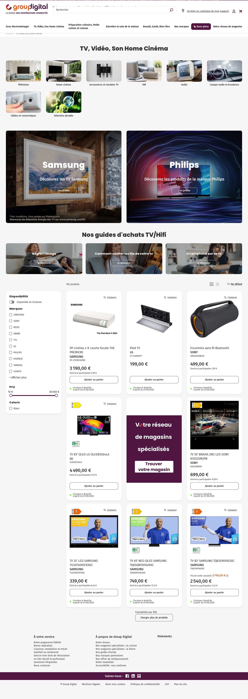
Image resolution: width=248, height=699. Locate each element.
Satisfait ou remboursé (46, 652)
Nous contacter (42, 665)
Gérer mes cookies (115, 684)
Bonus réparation (43, 645)
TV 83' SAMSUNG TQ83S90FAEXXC (212, 561)
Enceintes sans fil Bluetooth (209, 348)
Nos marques (181, 26)
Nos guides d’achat (106, 652)
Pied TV (135, 348)
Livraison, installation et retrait (50, 649)
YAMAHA (17, 365)
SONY (16, 321)
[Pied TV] (154, 319)
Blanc (16, 408)
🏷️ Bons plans (201, 26)
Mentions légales (91, 684)
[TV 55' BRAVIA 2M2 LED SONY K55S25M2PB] (214, 425)
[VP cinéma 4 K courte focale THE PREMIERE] (94, 319)
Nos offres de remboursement (112, 659)
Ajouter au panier (93, 379)
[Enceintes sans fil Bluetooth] (214, 319)
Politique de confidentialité (145, 684)
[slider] (10, 395)
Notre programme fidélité (47, 642)
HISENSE (18, 358)
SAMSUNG (18, 314)
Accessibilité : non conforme (111, 665)
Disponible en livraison (29, 302)
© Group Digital (68, 684)
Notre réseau (103, 642)
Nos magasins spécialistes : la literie (115, 649)
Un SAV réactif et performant (49, 659)
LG (14, 346)
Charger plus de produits (154, 617)
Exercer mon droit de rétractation (52, 655)
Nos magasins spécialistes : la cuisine (116, 645)
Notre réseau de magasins (227, 26)
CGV (167, 684)
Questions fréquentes (45, 662)
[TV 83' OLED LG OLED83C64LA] (94, 425)
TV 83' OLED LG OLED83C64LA (89, 454)
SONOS (17, 371)
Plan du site (180, 684)
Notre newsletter (105, 662)
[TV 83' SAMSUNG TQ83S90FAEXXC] (214, 531)
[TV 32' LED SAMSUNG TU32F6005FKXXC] (94, 531)
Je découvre (44, 263)
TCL (15, 339)
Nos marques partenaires (109, 655)
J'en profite (64, 190)
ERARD (16, 333)
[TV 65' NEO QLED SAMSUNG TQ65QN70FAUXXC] (154, 531)
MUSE (16, 327)
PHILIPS (17, 352)
